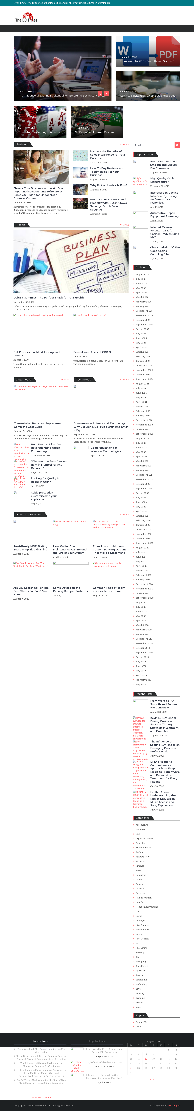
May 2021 (141, 561)
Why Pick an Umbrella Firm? (108, 185)
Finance (140, 866)
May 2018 (141, 684)
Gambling (141, 875)
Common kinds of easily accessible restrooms (109, 589)
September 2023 (144, 434)
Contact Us (141, 1022)
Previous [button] (100, 93)
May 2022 (141, 506)
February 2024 (143, 411)
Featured (140, 861)
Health (139, 902)
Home (139, 1026)
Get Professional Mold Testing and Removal (36, 354)
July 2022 (141, 497)
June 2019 (141, 666)
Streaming (141, 979)
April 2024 (141, 402)
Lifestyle (140, 920)
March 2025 (142, 352)
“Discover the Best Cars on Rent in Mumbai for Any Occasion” (49, 465)
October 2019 (143, 648)
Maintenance (143, 929)
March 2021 (142, 570)
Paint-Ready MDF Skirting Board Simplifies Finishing (30, 548)
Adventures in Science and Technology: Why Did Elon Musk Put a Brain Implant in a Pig (101, 427)
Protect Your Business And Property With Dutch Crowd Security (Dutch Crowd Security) (108, 204)
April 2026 (141, 292)
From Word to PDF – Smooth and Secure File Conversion (156, 61)
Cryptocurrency (144, 838)
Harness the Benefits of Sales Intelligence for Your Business (107, 155)
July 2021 (141, 552)
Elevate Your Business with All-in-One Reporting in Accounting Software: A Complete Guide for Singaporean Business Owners (38, 193)
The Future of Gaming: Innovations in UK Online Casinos (54, 132)
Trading (140, 993)
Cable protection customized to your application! (44, 496)
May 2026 (141, 288)
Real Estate (141, 948)
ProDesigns (174, 1105)
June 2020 (141, 611)
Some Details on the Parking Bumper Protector (70, 589)
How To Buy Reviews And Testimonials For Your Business (107, 172)
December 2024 (144, 365)
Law (138, 911)
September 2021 (144, 543)
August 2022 (142, 493)
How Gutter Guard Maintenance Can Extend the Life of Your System (70, 550)
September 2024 (144, 379)
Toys (138, 989)
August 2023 (142, 438)
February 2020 (144, 629)
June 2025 (141, 338)
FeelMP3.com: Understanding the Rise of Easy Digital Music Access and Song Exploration (163, 799)
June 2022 (141, 502)
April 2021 (141, 566)
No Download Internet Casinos (94, 132)
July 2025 (141, 333)
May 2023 (141, 452)
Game (139, 879)
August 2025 (142, 329)
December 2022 (144, 475)
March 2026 (142, 297)
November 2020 (144, 588)
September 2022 (144, 488)
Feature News (143, 856)
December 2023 (144, 420)
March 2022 (142, 516)
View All (124, 144)
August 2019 (142, 657)
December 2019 (144, 639)
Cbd (138, 834)
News (139, 934)
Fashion (140, 852)
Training (140, 998)
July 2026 (141, 279)
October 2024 (143, 374)
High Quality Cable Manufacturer (162, 180)
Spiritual (140, 970)
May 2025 (141, 342)
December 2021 (144, 529)
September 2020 (145, 598)
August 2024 (142, 383)
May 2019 (141, 670)
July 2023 (141, 443)
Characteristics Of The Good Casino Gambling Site (165, 251)
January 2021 (143, 579)
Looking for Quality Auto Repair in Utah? (47, 480)
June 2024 (141, 393)
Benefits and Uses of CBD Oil (92, 352)
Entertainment (144, 847)
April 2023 (141, 456)
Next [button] (106, 93)
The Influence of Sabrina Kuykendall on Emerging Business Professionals (165, 746)
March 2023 (142, 461)
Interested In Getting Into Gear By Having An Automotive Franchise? (164, 197)
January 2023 (143, 470)
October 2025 (143, 320)
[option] (70, 3)
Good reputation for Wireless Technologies (106, 449)
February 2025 (143, 356)
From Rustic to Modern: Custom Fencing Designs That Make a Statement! (109, 550)
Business (140, 829)
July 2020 (141, 607)
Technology (142, 984)
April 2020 (141, 620)
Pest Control (142, 938)
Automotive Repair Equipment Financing (164, 215)
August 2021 (142, 547)
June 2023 (141, 447)
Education (141, 843)
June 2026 (141, 283)
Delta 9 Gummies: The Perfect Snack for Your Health (48, 297)
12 (146, 1059)
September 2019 (144, 652)
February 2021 (143, 575)
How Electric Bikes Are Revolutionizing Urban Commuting (46, 448)
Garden (140, 888)
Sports (139, 975)
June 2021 (141, 557)
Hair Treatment (144, 897)
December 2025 (144, 311)
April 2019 (141, 675)
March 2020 (142, 625)
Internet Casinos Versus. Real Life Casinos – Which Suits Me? (164, 232)
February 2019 (143, 680)
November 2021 (144, 534)
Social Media (142, 966)
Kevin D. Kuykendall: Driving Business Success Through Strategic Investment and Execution (164, 724)
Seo (137, 957)
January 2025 (143, 361)
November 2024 (144, 370)
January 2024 (143, 415)
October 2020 (143, 593)
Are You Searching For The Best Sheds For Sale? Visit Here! (31, 591)
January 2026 (143, 306)
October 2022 (143, 484)
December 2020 (144, 584)
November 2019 (144, 643)
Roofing (140, 952)
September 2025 (144, 324)
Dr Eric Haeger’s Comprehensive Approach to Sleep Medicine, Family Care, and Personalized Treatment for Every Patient (95, 3)
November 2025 (144, 315)
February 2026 (143, 301)
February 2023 (143, 465)
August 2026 (142, 274)
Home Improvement (147, 907)
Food (138, 870)
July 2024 (141, 388)
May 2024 (141, 397)
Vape (138, 1007)
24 (131, 1068)
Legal (139, 916)
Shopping (141, 961)
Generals (140, 893)
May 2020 (141, 616)
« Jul (152, 1079)
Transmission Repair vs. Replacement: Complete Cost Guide (39, 425)
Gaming (140, 884)
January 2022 (143, 525)
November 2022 (144, 479)
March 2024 (142, 406)
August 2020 (142, 602)
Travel (139, 1002)
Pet (137, 943)
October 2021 (143, 538)
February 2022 (143, 520)
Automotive (142, 825)
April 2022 (141, 511)
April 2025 (141, 347)
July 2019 (141, 661)
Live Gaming (142, 925)
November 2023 (144, 424)
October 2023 (143, 429)
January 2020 (143, 634)
